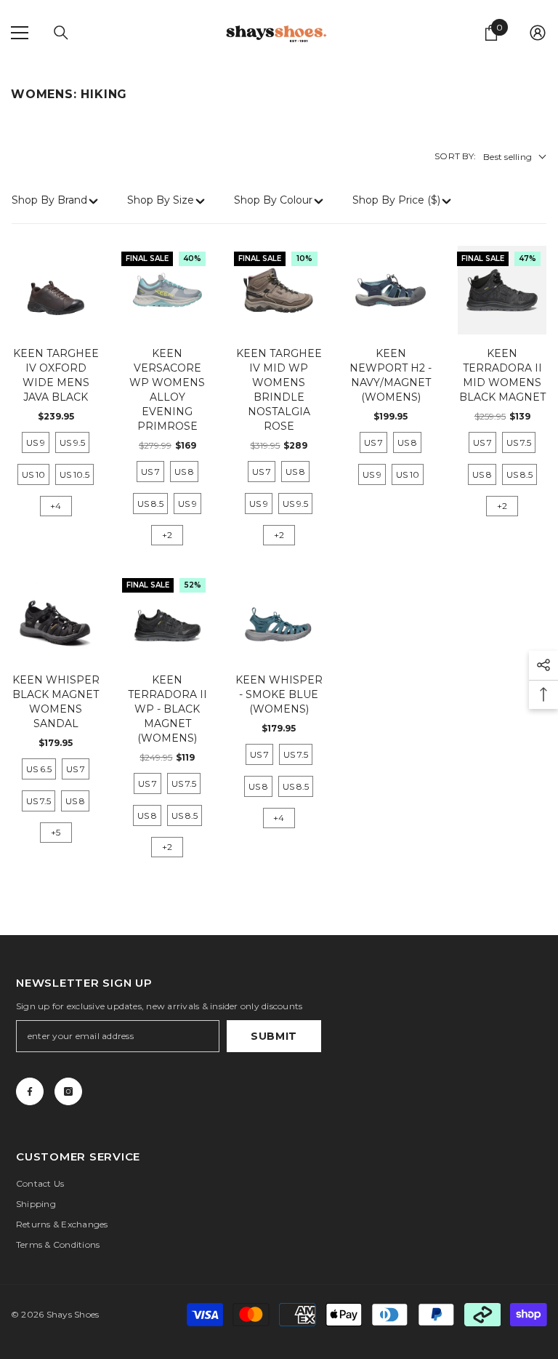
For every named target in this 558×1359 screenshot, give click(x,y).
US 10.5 (74, 474)
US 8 (184, 471)
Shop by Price (396, 200)
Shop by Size (160, 200)
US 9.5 (72, 442)
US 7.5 (518, 442)
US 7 (150, 471)
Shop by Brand (49, 200)
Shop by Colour (273, 200)
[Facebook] (30, 1091)
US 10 (33, 474)
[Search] (61, 32)
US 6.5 (39, 768)
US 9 (35, 442)
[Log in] (537, 32)
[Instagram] (68, 1091)
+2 (167, 534)
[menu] (19, 32)
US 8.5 (150, 503)
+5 (55, 832)
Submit (274, 1036)
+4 (55, 505)
